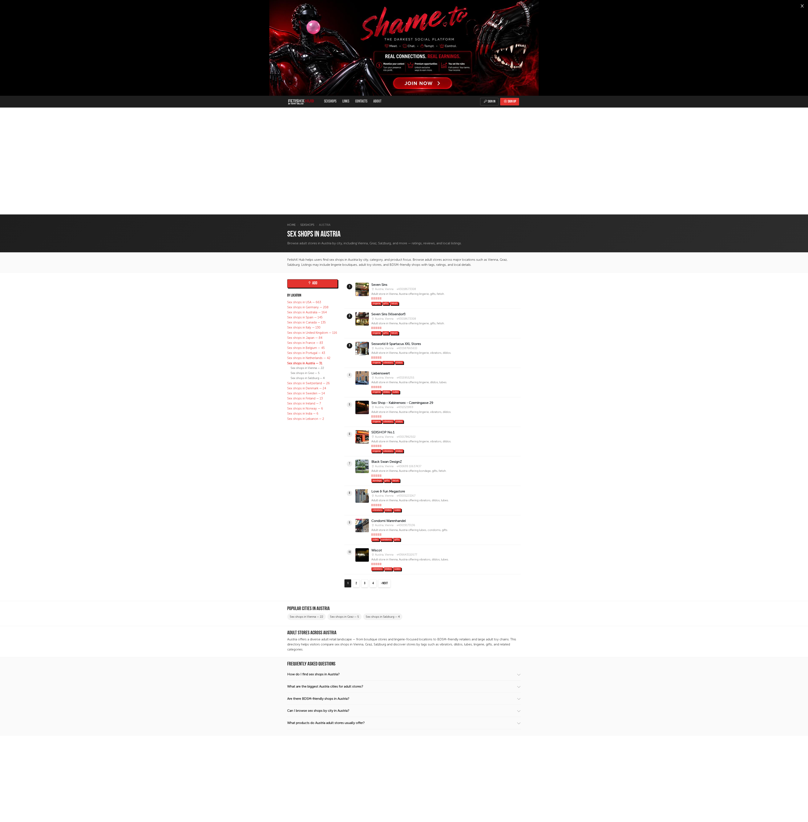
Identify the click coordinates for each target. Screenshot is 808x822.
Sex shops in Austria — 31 (304, 363)
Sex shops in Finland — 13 (305, 398)
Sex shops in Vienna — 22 (307, 368)
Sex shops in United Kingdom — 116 (312, 333)
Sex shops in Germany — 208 (307, 307)
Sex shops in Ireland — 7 (304, 403)
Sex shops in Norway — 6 (305, 408)
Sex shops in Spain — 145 (305, 317)
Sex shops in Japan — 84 (304, 338)
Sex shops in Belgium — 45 (306, 348)
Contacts (361, 102)
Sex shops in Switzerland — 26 (308, 383)
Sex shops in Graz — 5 (305, 373)
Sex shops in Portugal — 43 (306, 353)
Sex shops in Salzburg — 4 (308, 378)
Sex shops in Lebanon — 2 (305, 419)
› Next (384, 583)
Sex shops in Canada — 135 (306, 322)
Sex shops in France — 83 (305, 343)
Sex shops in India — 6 (302, 414)
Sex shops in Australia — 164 (307, 312)
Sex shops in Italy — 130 (303, 327)
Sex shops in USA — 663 (304, 302)
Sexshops (330, 102)
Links (345, 102)
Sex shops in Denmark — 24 (306, 388)
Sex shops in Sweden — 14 (306, 393)
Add (314, 283)
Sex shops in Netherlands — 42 (308, 358)
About (377, 102)
